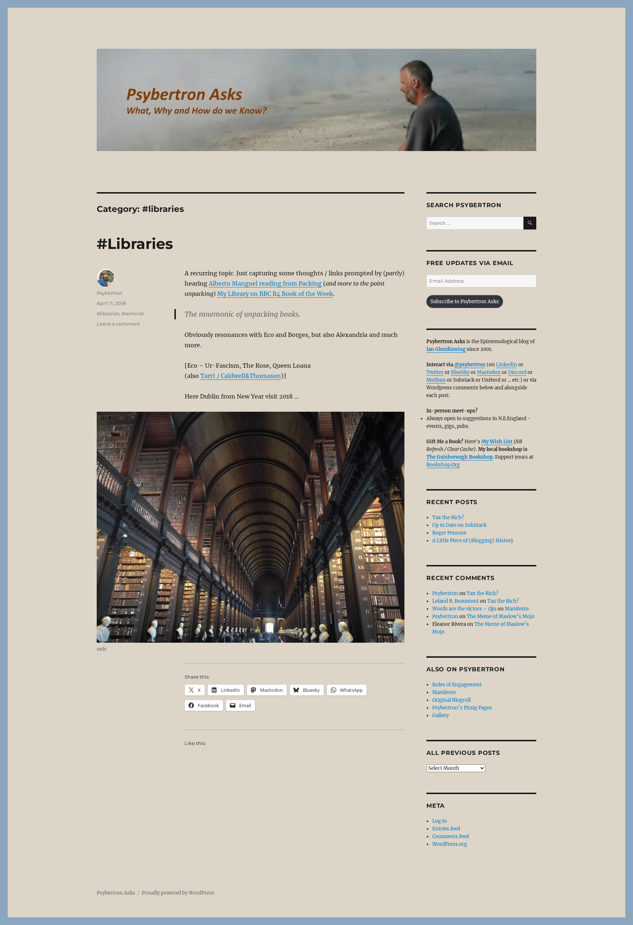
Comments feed (450, 836)
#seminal (132, 313)
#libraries (108, 313)
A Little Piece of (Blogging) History (472, 540)
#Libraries (135, 244)
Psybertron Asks (116, 893)
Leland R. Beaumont (455, 601)
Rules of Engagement (457, 685)
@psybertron (469, 364)
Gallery (440, 715)
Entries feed (446, 829)
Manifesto (517, 609)
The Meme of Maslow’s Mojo (500, 616)
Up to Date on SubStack (459, 525)
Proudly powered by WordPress (178, 893)
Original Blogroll (451, 700)
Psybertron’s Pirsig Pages (462, 708)
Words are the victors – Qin (464, 609)
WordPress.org (449, 844)
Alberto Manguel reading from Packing (265, 283)
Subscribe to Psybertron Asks (464, 301)
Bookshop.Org (443, 465)
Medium (436, 380)
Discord (517, 372)
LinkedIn (506, 364)
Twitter (435, 372)
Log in (439, 821)
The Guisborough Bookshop (459, 457)
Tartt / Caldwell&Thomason (240, 375)
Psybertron (110, 293)
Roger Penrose (449, 533)
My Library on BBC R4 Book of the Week (275, 293)
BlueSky (460, 372)
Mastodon (489, 372)
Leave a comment (118, 324)
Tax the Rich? (448, 517)
